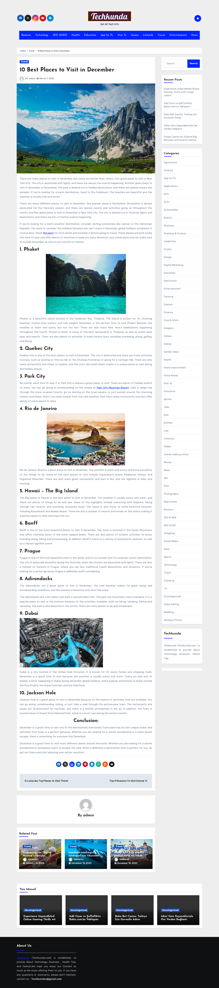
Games (135, 35)
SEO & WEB (170, 517)
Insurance (169, 391)
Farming (168, 296)
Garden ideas (171, 351)
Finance (168, 312)
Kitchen (168, 422)
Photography (171, 493)
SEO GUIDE (60, 35)
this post (48, 232)
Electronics (170, 280)
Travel (161, 35)
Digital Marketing (173, 265)
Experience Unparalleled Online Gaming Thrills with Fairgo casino (181, 92)
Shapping (169, 533)
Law (166, 430)
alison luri (33, 859)
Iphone (168, 399)
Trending (169, 580)
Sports (167, 557)
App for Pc (107, 35)
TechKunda (23, 957)
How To (122, 35)
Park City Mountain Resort (113, 387)
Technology (41, 35)
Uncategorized (172, 596)
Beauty (168, 217)
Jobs (166, 407)
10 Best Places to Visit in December (67, 70)
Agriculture (170, 162)
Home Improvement (175, 367)
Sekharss (78, 859)
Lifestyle (148, 35)
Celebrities (170, 241)
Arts (166, 194)
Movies (168, 462)
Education (90, 35)
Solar (167, 549)
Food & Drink (171, 320)
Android (168, 170)
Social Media (171, 541)
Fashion (168, 304)
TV (165, 588)
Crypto (168, 249)
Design (168, 257)
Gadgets (169, 328)
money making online (176, 454)
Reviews (168, 509)
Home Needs (171, 375)
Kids (166, 415)
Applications (171, 186)
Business (26, 35)
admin (32, 78)
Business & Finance (175, 233)
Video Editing (171, 604)
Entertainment (178, 35)
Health (76, 35)
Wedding (169, 612)
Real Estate (170, 501)
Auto (167, 202)
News (194, 35)
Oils (166, 478)
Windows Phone (173, 620)
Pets (166, 486)
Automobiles (171, 209)
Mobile (167, 446)
